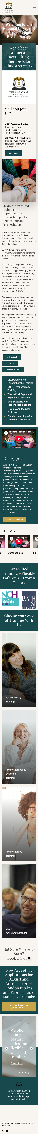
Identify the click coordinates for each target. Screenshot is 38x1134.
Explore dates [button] (15, 1063)
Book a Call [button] (17, 958)
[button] (34, 8)
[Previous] (6, 1048)
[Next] (31, 1048)
